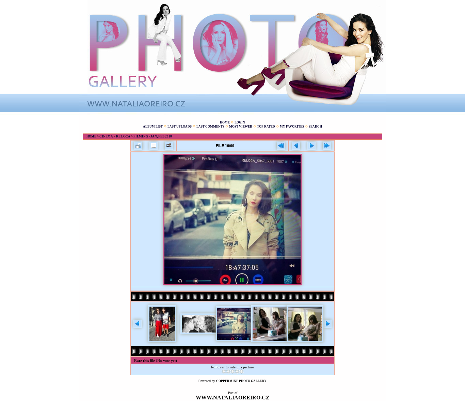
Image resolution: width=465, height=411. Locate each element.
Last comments (210, 126)
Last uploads (179, 126)
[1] (224, 371)
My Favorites (292, 126)
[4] (237, 371)
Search (315, 126)
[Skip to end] (326, 146)
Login (240, 122)
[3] (232, 371)
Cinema (106, 136)
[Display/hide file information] (153, 146)
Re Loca (123, 136)
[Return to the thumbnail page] (138, 146)
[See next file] (311, 146)
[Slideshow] (168, 146)
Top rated (266, 126)
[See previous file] (296, 146)
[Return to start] (280, 146)
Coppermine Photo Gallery (241, 381)
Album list (153, 126)
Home (225, 122)
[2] (228, 371)
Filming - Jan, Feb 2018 (152, 136)
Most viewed (240, 126)
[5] (241, 371)
